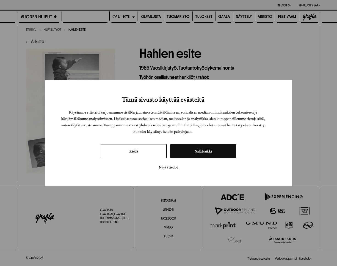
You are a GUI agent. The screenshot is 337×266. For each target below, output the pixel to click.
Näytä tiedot (168, 167)
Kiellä (133, 151)
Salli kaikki (203, 151)
